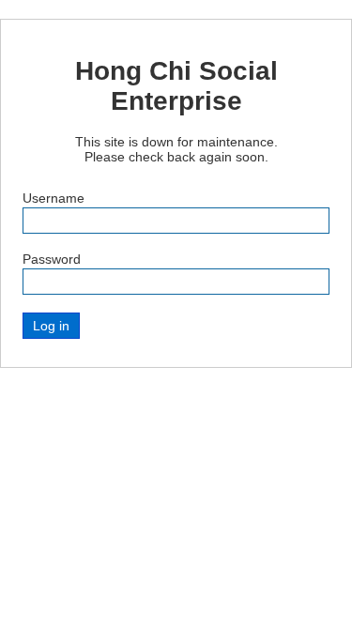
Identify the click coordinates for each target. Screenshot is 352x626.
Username (53, 198)
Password (52, 259)
